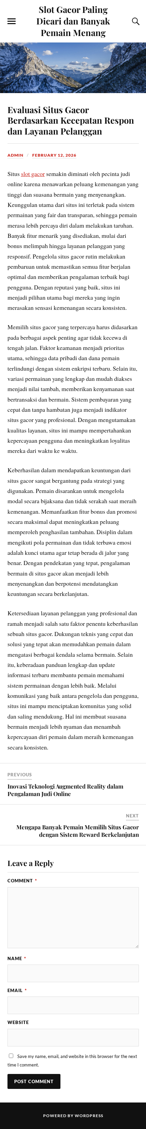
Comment (22, 880)
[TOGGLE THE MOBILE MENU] (11, 21)
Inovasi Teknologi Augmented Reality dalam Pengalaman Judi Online (65, 789)
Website (18, 1022)
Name (16, 958)
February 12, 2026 (54, 155)
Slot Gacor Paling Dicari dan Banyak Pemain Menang (73, 20)
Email (17, 990)
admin (15, 155)
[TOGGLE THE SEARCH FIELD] (135, 21)
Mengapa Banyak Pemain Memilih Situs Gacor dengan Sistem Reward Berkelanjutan (77, 830)
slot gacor (33, 174)
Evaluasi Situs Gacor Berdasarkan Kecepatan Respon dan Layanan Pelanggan (70, 120)
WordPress (89, 1115)
